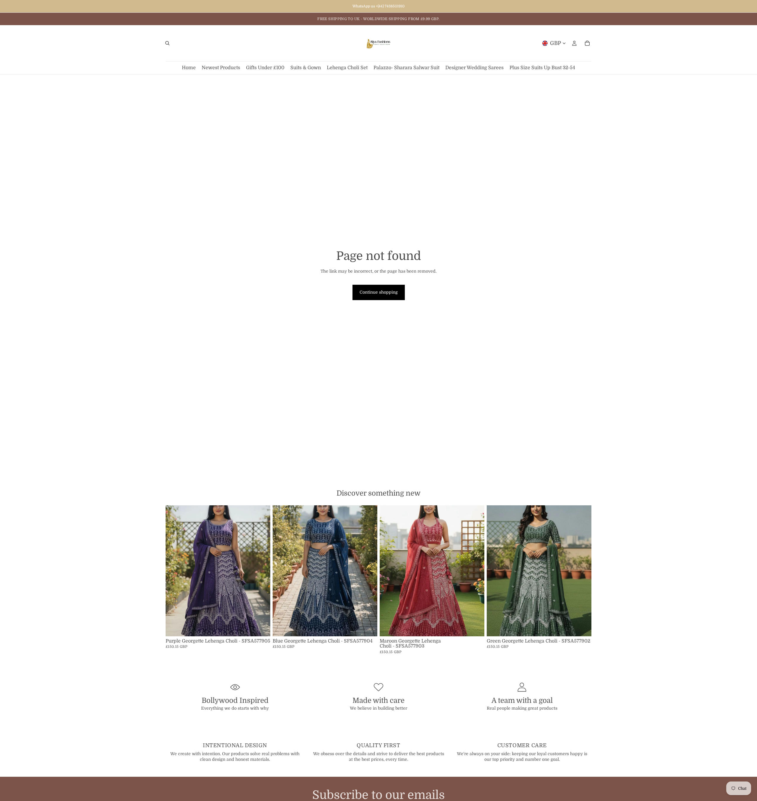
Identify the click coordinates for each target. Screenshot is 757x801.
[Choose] (261, 627)
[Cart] (587, 43)
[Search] (167, 43)
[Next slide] (261, 570)
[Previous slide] (174, 570)
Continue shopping (379, 292)
